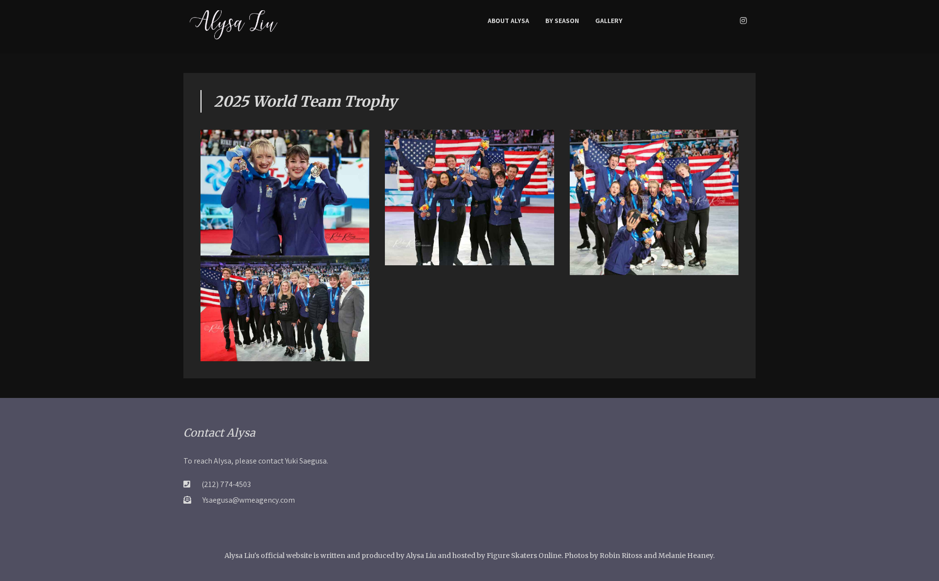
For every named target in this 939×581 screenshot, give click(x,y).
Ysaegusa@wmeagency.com (248, 500)
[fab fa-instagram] (743, 20)
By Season (562, 20)
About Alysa (508, 20)
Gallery (609, 20)
